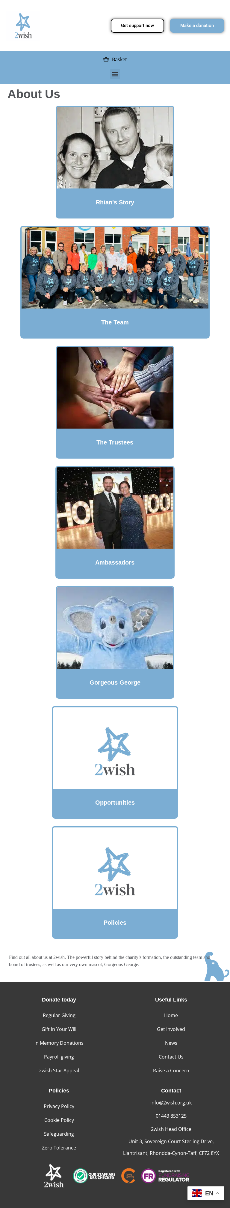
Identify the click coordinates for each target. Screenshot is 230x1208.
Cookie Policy (59, 1120)
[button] (115, 74)
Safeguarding (59, 1134)
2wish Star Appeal (59, 1070)
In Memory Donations (59, 1043)
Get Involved (171, 1029)
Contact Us (171, 1056)
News (171, 1043)
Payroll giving (59, 1056)
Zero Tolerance (59, 1147)
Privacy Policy (59, 1106)
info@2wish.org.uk (171, 1102)
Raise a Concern (171, 1070)
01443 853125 (171, 1116)
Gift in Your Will (59, 1029)
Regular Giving (59, 1015)
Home (171, 1015)
